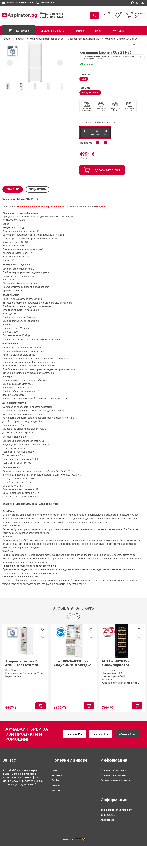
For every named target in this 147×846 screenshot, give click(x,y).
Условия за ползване (113, 775)
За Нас (80, 30)
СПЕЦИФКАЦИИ (37, 189)
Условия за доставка (113, 770)
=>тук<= (100, 206)
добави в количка (107, 170)
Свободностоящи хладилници (84, 38)
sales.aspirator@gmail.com (19, 2)
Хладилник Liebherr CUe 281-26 (121, 38)
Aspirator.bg (107, 819)
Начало (6, 38)
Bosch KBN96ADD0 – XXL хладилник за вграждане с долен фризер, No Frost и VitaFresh (73, 663)
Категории (22, 30)
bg (136, 2)
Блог (98, 30)
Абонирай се (127, 734)
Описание (12, 189)
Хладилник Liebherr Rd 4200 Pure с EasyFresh (21, 663)
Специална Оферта (52, 30)
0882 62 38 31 (47, 2)
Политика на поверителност (117, 780)
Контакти (118, 30)
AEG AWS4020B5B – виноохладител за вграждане (116, 663)
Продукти (19, 38)
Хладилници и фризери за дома (46, 38)
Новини (55, 785)
